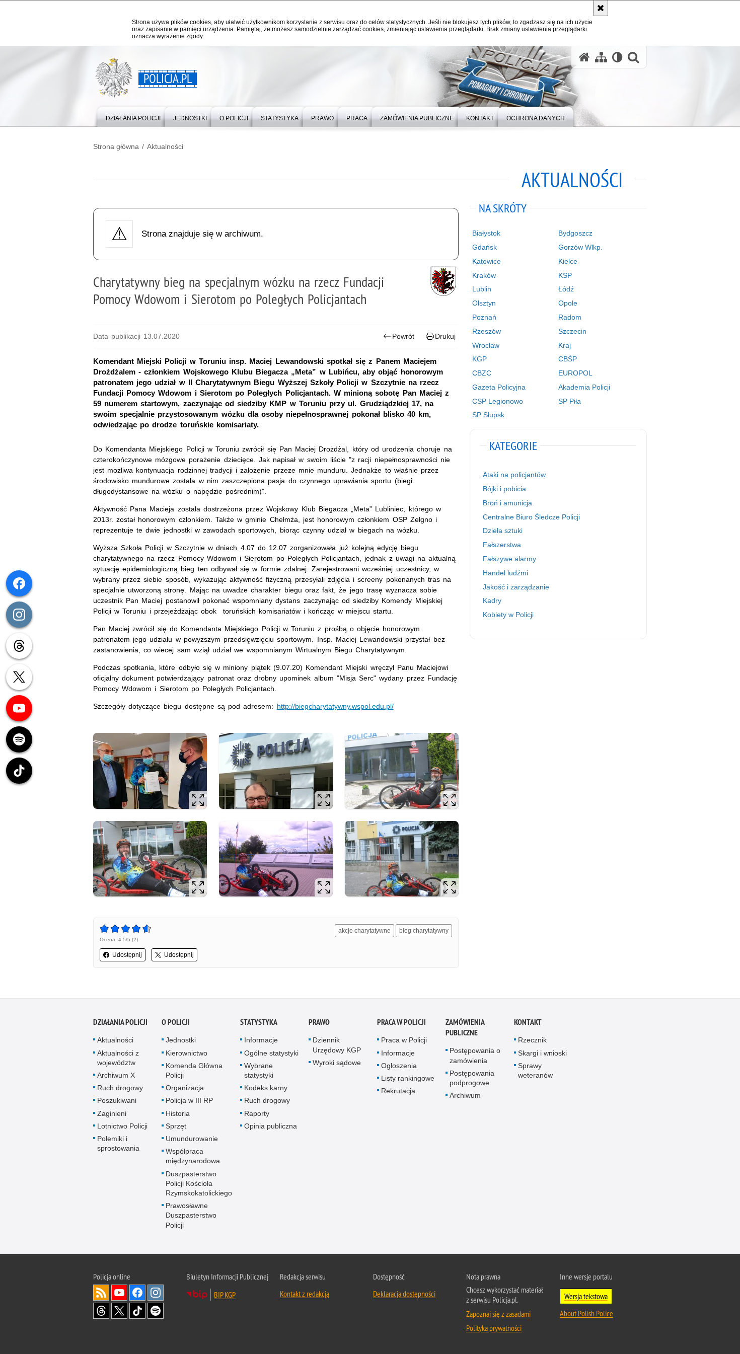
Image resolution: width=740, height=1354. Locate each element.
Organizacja (185, 1088)
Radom (569, 317)
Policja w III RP (189, 1100)
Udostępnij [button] (127, 954)
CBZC (481, 373)
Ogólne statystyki (271, 1053)
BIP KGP (225, 1295)
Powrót (403, 336)
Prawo (319, 1022)
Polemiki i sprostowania (118, 1143)
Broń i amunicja (507, 503)
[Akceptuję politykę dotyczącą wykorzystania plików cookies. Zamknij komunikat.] (600, 8)
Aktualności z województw (118, 1058)
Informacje (261, 1040)
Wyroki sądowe (337, 1063)
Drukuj (445, 336)
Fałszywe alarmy (509, 559)
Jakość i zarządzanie (516, 587)
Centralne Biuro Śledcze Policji (531, 517)
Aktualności (165, 146)
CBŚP (567, 359)
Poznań (484, 317)
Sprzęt (176, 1126)
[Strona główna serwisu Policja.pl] (584, 57)
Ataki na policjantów (514, 475)
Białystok (486, 233)
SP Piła (569, 401)
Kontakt (528, 1022)
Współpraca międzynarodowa (193, 1156)
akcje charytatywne (364, 930)
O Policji (176, 1022)
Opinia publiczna (270, 1126)
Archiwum (465, 1095)
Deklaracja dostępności (404, 1294)
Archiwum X (116, 1075)
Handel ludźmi (505, 573)
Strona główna (116, 146)
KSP (565, 275)
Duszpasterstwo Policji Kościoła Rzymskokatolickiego (199, 1183)
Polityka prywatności (494, 1328)
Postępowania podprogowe (472, 1078)
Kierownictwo (186, 1053)
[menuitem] (133, 116)
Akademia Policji (584, 387)
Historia (178, 1113)
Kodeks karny (265, 1088)
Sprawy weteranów (535, 1070)
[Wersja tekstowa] (617, 57)
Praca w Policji (401, 1022)
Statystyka (258, 1022)
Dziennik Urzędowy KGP (337, 1045)
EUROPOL (575, 373)
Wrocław (485, 345)
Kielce (567, 261)
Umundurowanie (192, 1139)
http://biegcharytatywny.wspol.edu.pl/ (335, 706)
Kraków (484, 275)
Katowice (486, 261)
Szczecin (572, 331)
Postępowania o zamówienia (475, 1055)
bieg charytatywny (424, 930)
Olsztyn (484, 303)
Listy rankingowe (407, 1078)
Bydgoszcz (575, 233)
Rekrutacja (398, 1091)
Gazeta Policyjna (499, 387)
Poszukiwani (116, 1100)
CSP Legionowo (497, 401)
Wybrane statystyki (258, 1070)
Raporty (256, 1113)
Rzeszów (486, 331)
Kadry (492, 600)
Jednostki (181, 1040)
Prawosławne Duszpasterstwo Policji (191, 1215)
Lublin (481, 289)
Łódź (566, 289)
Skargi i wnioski (542, 1053)
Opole (567, 303)
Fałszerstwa (502, 545)
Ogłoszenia (399, 1066)
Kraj (564, 345)
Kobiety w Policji (508, 615)
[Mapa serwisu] (601, 57)
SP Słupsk (488, 415)
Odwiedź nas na (119, 1293)
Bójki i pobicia (504, 489)
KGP (479, 359)
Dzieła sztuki (503, 530)
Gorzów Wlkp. (580, 247)
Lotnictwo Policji (122, 1126)
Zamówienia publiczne (465, 1027)
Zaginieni (111, 1113)
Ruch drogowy (120, 1088)
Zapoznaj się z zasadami (498, 1314)
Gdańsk (484, 247)
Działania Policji (120, 1022)
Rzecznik (532, 1040)
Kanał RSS (101, 1293)
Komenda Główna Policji (194, 1070)
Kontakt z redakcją (304, 1294)
